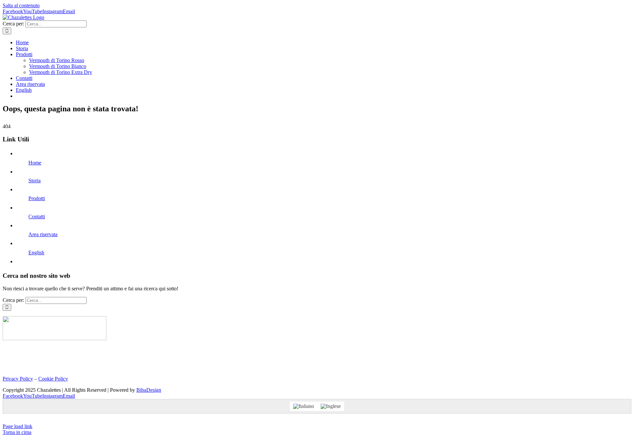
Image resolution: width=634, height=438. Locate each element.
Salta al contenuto (21, 5)
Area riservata (42, 234)
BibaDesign (148, 390)
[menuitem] (24, 90)
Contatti (36, 216)
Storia (34, 180)
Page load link (17, 426)
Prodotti (36, 198)
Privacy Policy (18, 379)
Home (34, 162)
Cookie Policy (53, 379)
